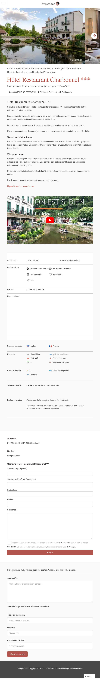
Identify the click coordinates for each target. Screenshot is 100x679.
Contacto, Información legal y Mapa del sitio (64, 668)
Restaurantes (21, 68)
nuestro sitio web (52, 385)
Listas (10, 68)
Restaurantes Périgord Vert (56, 68)
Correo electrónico (15, 640)
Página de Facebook (48, 92)
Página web (67, 92)
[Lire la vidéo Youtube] (50, 220)
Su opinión (12, 578)
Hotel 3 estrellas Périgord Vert (41, 72)
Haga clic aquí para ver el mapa (20, 186)
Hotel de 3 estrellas (16, 72)
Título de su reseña (16, 615)
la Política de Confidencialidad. (49, 543)
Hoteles (75, 68)
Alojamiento (36, 68)
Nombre (11, 627)
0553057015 (16, 92)
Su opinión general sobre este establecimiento (28, 606)
